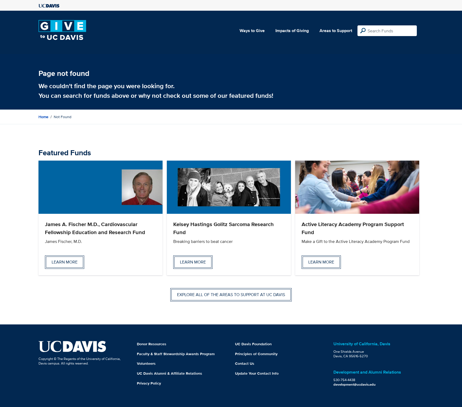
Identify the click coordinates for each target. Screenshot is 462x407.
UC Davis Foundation (253, 344)
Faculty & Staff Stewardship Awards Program (176, 353)
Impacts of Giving (292, 31)
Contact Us (244, 363)
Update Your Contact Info (257, 373)
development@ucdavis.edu (354, 384)
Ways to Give (252, 31)
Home (43, 116)
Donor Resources (151, 344)
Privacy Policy (149, 383)
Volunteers (146, 363)
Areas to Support (335, 31)
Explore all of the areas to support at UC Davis (231, 295)
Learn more (65, 262)
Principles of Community (256, 353)
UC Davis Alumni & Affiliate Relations (169, 373)
